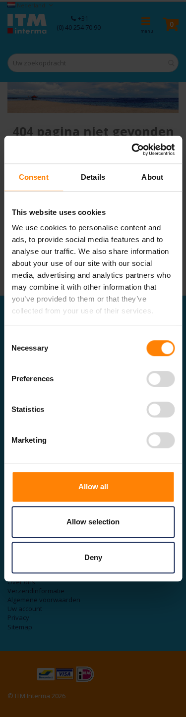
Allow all (93, 486)
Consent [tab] (34, 177)
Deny (93, 557)
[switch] (160, 380)
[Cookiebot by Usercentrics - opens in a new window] (132, 149)
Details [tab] (93, 177)
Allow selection (93, 521)
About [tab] (152, 177)
